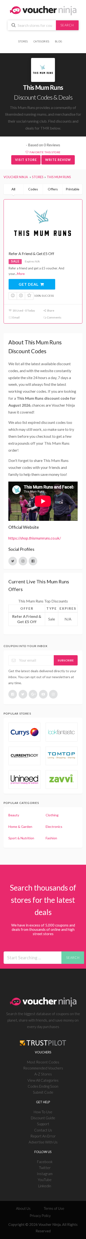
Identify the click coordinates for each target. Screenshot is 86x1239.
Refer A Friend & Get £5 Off (31, 253)
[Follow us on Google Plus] (33, 694)
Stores (23, 41)
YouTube (45, 1179)
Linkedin (44, 1186)
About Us (23, 1208)
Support (43, 1124)
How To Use (43, 1112)
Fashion (51, 838)
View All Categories (43, 1080)
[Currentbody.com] (24, 755)
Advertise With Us (43, 1142)
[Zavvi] (61, 779)
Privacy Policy (40, 1215)
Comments (53, 317)
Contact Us (43, 1130)
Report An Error (43, 1136)
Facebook (45, 1161)
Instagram (45, 1173)
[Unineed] (24, 779)
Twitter (45, 1167)
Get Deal (29, 284)
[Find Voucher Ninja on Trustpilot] (43, 1039)
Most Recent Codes (43, 1062)
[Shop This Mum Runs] (43, 70)
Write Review (58, 160)
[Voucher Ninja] (43, 10)
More (21, 274)
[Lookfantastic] (61, 731)
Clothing (52, 815)
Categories (41, 41)
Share (50, 310)
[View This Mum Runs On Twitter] (12, 561)
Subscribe (66, 660)
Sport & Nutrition (21, 838)
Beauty (13, 815)
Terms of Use (54, 1208)
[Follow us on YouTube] (43, 694)
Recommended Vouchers (43, 1068)
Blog (58, 41)
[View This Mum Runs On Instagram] (23, 561)
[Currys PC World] (24, 731)
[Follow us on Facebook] (12, 694)
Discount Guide (43, 1118)
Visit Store (26, 160)
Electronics (54, 826)
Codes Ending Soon (43, 1086)
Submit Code (43, 1092)
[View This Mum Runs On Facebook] (33, 561)
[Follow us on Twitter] (23, 694)
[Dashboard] (67, 38)
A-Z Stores (43, 1074)
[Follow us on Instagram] (53, 694)
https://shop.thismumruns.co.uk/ (34, 538)
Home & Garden (20, 826)
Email (16, 317)
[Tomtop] (61, 755)
